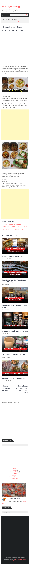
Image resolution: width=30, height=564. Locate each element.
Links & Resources (14, 477)
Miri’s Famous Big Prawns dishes (14, 378)
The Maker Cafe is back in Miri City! (15, 331)
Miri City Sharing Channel (19, 560)
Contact (14, 470)
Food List (15, 478)
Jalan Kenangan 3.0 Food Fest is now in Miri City (14, 281)
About (14, 468)
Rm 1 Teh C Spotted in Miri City (13, 355)
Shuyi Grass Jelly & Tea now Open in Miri (14, 306)
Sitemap (14, 475)
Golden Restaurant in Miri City (7, 388)
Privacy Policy (14, 472)
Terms (15, 473)
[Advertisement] (15, 49)
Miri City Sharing (11, 6)
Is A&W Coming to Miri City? (12, 256)
